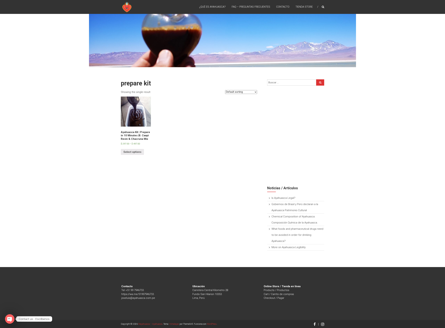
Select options (132, 151)
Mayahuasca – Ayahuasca (150, 324)
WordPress (212, 324)
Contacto (282, 6)
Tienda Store (304, 6)
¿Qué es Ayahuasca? (212, 6)
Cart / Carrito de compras (279, 294)
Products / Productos (276, 290)
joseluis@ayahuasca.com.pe (138, 298)
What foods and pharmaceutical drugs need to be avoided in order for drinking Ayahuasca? (297, 235)
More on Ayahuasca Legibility (289, 247)
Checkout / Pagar (274, 298)
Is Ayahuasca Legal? (283, 198)
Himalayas (174, 324)
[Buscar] (320, 82)
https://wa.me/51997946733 (137, 294)
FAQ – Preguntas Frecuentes (251, 6)
